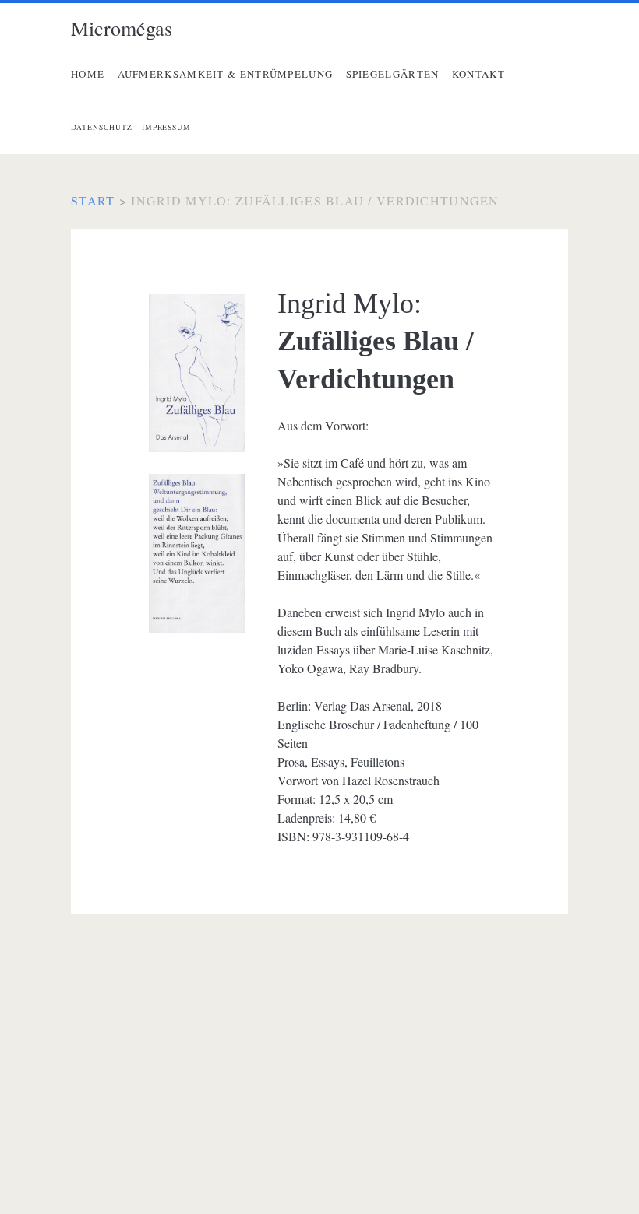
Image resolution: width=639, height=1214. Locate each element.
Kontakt (478, 74)
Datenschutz (101, 127)
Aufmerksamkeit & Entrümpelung (226, 74)
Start (93, 200)
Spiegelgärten (393, 74)
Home (87, 74)
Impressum (167, 127)
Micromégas (121, 28)
